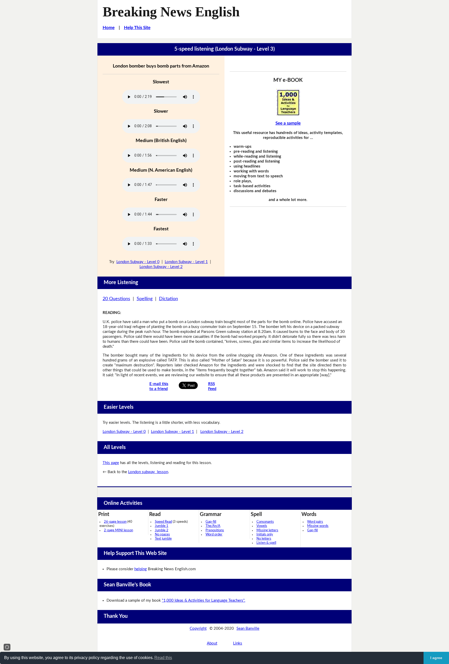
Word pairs (315, 522)
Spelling (145, 299)
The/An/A (213, 526)
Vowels (261, 526)
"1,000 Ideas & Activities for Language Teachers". (203, 600)
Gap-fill (211, 522)
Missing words (317, 526)
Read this (163, 657)
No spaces (162, 534)
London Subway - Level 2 (161, 267)
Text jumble (163, 538)
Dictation (168, 299)
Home (109, 27)
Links (237, 643)
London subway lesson (148, 472)
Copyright (198, 629)
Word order (214, 534)
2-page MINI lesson (118, 530)
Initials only (264, 534)
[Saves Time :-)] (288, 102)
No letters (263, 538)
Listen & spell (266, 543)
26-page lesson (115, 522)
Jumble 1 (161, 526)
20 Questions (116, 299)
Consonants (265, 522)
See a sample (288, 123)
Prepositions (215, 530)
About (212, 643)
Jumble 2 (161, 530)
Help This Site (137, 27)
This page (111, 463)
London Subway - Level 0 (138, 262)
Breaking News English (171, 11)
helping (140, 569)
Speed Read (163, 522)
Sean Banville (247, 629)
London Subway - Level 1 (186, 262)
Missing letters (267, 530)
